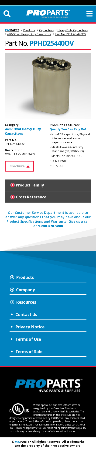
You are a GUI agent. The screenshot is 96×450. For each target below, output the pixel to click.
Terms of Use (28, 339)
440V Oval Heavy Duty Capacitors (29, 34)
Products (29, 30)
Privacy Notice (30, 327)
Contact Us (26, 314)
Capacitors (46, 30)
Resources (26, 302)
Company (25, 289)
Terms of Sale (28, 351)
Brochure (18, 166)
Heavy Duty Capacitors (73, 30)
